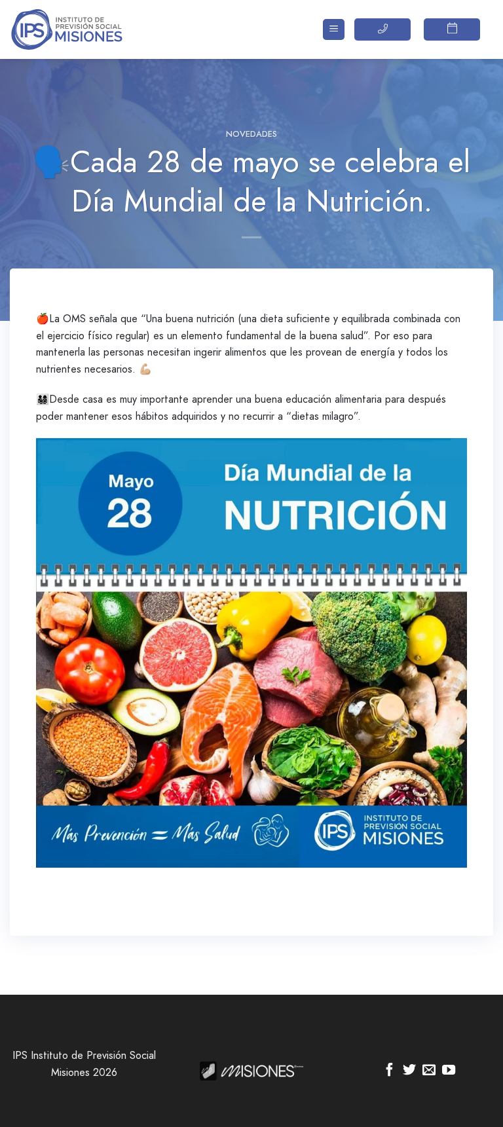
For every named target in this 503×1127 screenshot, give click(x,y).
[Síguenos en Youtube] (448, 1070)
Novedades (251, 134)
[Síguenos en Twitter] (409, 1070)
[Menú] (334, 30)
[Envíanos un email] (429, 1070)
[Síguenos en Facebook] (389, 1070)
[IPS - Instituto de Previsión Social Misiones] (75, 29)
